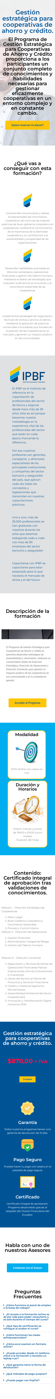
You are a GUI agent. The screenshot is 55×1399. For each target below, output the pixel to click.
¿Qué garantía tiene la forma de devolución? (24, 1366)
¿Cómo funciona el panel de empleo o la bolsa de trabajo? (27, 1306)
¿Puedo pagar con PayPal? (23, 1380)
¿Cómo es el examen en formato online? (24, 1345)
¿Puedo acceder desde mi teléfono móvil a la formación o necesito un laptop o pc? (26, 1356)
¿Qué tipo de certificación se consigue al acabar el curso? (22, 1327)
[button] (27, 1306)
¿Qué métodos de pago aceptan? (26, 1373)
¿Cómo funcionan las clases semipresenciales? (21, 1336)
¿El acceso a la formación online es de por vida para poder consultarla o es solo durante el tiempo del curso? (26, 1317)
